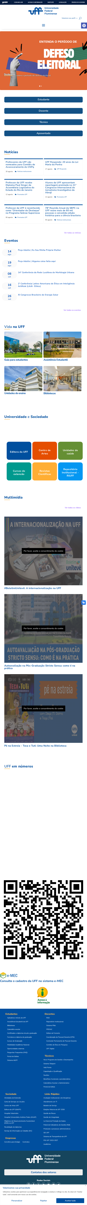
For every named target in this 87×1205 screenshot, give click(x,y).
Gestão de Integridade (51, 1117)
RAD (48, 1018)
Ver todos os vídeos (73, 507)
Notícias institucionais (24, 171)
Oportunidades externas (15, 1049)
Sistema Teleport (49, 1064)
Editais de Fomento (53, 1033)
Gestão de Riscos (50, 1113)
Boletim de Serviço (50, 1106)
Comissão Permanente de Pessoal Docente (61, 1041)
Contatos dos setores (43, 1172)
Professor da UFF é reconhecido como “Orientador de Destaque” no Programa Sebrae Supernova (23, 210)
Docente (43, 110)
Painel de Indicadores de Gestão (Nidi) (57, 1125)
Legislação (62, 2)
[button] (84, 25)
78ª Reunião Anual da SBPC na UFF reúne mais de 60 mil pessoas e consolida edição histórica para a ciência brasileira (63, 211)
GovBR (5, 2)
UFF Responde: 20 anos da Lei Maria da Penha (61, 163)
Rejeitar (43, 1200)
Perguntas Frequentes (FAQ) (17, 1053)
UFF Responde (61, 169)
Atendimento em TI (50, 1102)
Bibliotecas (11, 1026)
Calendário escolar (13, 1029)
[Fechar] (85, 1185)
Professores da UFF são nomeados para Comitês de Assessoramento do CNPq (20, 164)
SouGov (46, 1075)
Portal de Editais (13, 1056)
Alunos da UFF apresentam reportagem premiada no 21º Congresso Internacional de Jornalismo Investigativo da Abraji (60, 187)
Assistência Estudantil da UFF (17, 1022)
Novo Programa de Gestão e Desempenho (58, 1060)
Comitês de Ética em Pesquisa (56, 1045)
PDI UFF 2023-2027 (51, 1140)
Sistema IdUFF (12, 1060)
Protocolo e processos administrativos (57, 1129)
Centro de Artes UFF (11, 1106)
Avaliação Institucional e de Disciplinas (57, 1098)
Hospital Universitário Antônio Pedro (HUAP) (20, 1117)
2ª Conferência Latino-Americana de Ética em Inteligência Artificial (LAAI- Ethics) (46, 285)
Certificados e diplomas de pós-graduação (22, 1033)
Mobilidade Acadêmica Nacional (18, 1045)
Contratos (26, 1142)
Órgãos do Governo (78, 2)
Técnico (43, 122)
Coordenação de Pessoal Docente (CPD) (60, 1037)
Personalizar (16, 1200)
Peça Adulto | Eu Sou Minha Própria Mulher (39, 250)
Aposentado (43, 133)
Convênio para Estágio (12, 1142)
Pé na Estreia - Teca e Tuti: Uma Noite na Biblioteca (35, 745)
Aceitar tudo (70, 1200)
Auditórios (47, 1144)
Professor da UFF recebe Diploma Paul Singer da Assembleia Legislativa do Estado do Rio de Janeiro (20, 186)
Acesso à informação (35, 2)
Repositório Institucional (54, 1022)
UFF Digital (50, 1049)
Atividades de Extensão (12, 1098)
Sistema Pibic (51, 1026)
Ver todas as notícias (72, 233)
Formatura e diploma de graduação (19, 1037)
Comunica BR (18, 2)
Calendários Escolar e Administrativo (56, 1083)
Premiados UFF (22, 194)
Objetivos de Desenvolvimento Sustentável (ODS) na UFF (19, 1122)
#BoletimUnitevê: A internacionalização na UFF (32, 588)
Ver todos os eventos (72, 310)
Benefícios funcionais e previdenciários (57, 1079)
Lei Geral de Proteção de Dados (55, 1121)
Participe (51, 2)
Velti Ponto (47, 1068)
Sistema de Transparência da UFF (55, 1137)
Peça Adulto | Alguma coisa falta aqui (37, 261)
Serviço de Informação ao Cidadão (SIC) (18, 1131)
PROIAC (49, 1029)
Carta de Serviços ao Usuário (14, 1102)
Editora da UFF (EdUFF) (12, 1110)
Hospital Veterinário (11, 1113)
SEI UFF (46, 1133)
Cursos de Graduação (14, 1041)
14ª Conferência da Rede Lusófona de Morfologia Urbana (46, 272)
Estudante (43, 99)
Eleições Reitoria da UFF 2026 (54, 1110)
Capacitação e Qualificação (53, 1071)
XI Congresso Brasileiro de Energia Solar (38, 294)
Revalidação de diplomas (13, 1127)
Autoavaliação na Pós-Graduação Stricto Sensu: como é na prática (39, 667)
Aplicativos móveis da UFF (16, 1018)
